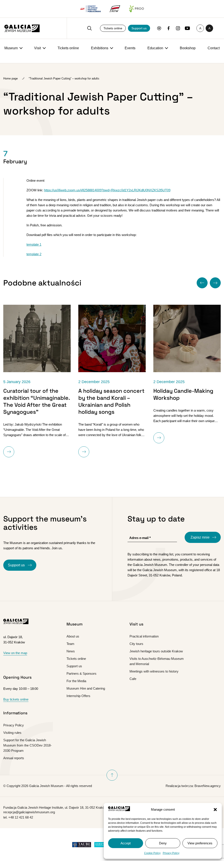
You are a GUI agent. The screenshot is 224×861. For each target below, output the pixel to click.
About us (72, 636)
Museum (11, 48)
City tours (136, 644)
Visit (37, 48)
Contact (214, 48)
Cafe (133, 679)
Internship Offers (78, 696)
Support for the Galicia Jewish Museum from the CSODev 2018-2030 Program (27, 745)
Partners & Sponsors (81, 673)
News (70, 651)
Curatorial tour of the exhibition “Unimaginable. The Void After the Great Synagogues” (36, 401)
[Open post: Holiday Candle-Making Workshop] (187, 338)
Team (70, 644)
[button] (215, 809)
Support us (139, 28)
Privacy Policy (171, 853)
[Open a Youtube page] (187, 28)
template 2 (33, 254)
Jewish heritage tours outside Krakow (156, 651)
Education (155, 48)
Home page (10, 78)
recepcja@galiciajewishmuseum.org (29, 812)
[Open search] (89, 28)
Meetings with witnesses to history (154, 671)
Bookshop (188, 48)
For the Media (76, 681)
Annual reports (13, 758)
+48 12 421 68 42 (20, 817)
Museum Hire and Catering (85, 688)
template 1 (33, 244)
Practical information (144, 636)
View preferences (199, 843)
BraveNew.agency (207, 786)
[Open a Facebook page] (168, 28)
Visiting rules (12, 732)
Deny (163, 843)
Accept (126, 843)
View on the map (15, 653)
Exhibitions (99, 48)
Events (130, 48)
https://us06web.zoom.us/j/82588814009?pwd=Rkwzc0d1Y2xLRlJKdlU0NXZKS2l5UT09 (107, 190)
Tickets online (112, 28)
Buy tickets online (15, 699)
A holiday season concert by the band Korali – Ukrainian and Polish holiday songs (111, 401)
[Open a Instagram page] (177, 28)
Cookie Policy (152, 853)
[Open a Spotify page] (159, 28)
